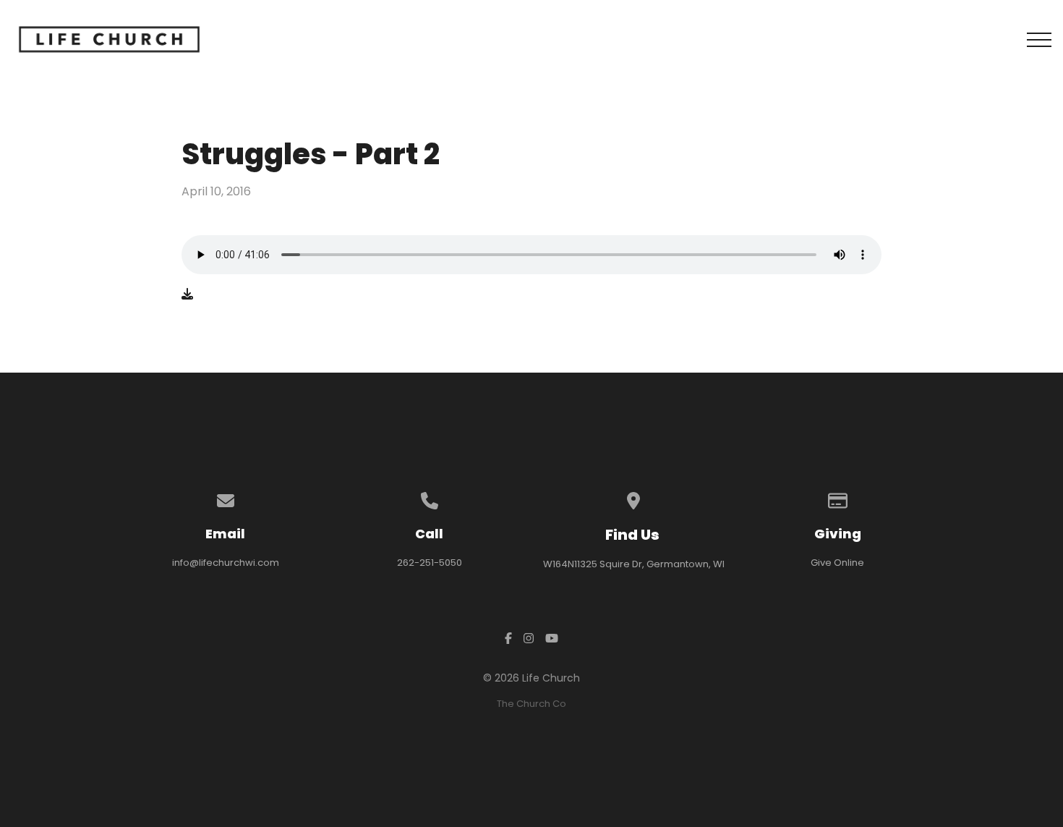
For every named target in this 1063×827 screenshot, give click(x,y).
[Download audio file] (187, 294)
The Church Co (531, 704)
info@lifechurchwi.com (225, 562)
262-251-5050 (429, 562)
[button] (1039, 39)
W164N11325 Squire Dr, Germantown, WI (634, 564)
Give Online (837, 562)
